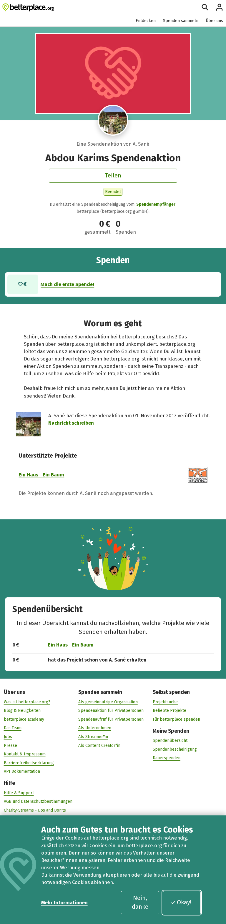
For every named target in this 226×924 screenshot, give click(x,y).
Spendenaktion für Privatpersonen (111, 710)
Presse (10, 745)
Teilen (113, 175)
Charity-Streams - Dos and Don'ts (35, 810)
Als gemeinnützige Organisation (108, 701)
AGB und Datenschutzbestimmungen (38, 801)
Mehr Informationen (64, 902)
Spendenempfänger (155, 204)
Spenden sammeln (180, 20)
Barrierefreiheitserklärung (29, 762)
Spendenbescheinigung (175, 749)
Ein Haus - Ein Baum (41, 475)
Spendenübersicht (170, 740)
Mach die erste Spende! (67, 284)
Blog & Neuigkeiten (22, 710)
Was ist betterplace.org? (27, 701)
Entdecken (146, 20)
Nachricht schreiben (71, 423)
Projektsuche (165, 701)
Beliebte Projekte (169, 710)
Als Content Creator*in (99, 745)
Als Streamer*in (93, 736)
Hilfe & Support (19, 792)
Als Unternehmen (94, 727)
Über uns (214, 20)
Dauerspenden (166, 757)
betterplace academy (24, 719)
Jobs (8, 736)
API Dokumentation (22, 771)
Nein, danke (140, 902)
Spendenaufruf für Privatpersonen (111, 719)
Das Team (12, 727)
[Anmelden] (219, 7)
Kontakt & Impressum (25, 754)
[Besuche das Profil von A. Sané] (113, 120)
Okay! (184, 902)
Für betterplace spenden (176, 719)
